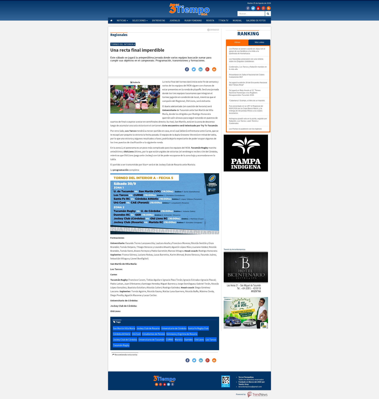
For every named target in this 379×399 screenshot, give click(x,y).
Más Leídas (259, 42)
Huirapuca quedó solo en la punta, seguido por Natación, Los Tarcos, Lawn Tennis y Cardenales (248, 121)
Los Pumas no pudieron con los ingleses (245, 129)
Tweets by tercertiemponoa (234, 249)
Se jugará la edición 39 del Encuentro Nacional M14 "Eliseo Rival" (248, 84)
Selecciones (139, 20)
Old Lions (199, 339)
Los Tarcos (210, 339)
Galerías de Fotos (256, 20)
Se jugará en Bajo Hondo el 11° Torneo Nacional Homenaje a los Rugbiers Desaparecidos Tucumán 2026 (245, 92)
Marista (179, 339)
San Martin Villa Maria (124, 328)
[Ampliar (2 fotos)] (135, 98)
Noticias (121, 20)
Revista (210, 20)
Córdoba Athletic (121, 333)
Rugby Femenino (193, 20)
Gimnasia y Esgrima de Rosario (181, 333)
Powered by (241, 394)
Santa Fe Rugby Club (198, 328)
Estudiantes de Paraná (153, 333)
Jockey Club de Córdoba (125, 339)
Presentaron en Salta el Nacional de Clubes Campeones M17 (246, 76)
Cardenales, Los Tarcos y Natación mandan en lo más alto (248, 68)
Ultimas (237, 42)
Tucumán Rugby (121, 345)
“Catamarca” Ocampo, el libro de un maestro (247, 101)
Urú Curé (136, 333)
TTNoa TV (223, 20)
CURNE (169, 339)
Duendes (188, 339)
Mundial (237, 20)
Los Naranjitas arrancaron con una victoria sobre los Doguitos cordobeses (246, 60)
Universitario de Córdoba (173, 328)
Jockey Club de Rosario (148, 328)
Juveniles (175, 20)
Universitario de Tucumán (151, 339)
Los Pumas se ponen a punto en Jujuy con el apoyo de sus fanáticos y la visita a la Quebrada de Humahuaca (247, 51)
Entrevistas (158, 20)
